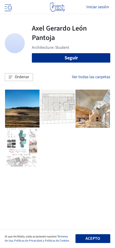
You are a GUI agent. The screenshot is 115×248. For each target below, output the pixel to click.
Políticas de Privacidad (28, 241)
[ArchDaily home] (57, 7)
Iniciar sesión (97, 7)
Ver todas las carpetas (91, 77)
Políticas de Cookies (57, 241)
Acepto (93, 239)
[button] (19, 77)
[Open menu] (8, 7)
